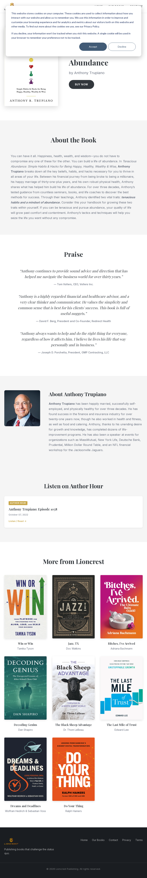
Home (84, 839)
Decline (122, 46)
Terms (139, 839)
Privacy (126, 839)
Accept (93, 46)
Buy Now (81, 84)
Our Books (98, 839)
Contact (113, 839)
